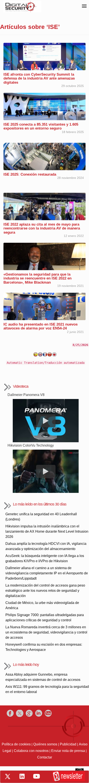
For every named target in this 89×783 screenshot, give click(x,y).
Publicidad (68, 744)
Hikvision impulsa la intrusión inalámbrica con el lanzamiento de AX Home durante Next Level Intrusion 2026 (46, 531)
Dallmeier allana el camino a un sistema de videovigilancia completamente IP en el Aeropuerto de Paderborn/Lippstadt (46, 573)
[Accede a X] (7, 776)
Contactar (44, 757)
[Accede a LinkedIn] (22, 776)
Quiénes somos (45, 744)
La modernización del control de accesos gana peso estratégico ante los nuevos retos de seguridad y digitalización (45, 591)
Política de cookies (16, 744)
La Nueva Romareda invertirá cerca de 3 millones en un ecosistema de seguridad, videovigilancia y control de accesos (46, 632)
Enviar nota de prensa (68, 751)
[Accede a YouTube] (36, 776)
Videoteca (20, 386)
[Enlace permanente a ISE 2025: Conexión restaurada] (44, 156)
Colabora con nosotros (31, 751)
